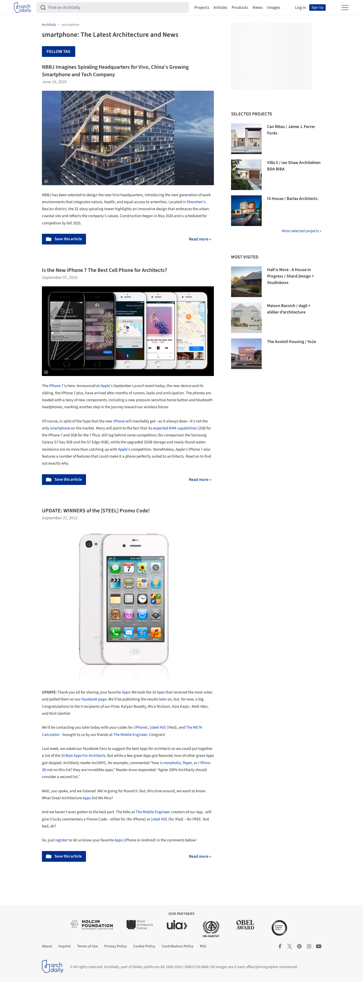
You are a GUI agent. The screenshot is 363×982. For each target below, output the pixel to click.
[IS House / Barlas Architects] (246, 210)
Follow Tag (58, 51)
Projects (201, 7)
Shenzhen (195, 202)
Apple (105, 386)
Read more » (200, 239)
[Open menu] (345, 7)
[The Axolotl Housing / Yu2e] (246, 353)
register (61, 840)
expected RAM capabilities (175, 428)
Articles (220, 7)
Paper (187, 763)
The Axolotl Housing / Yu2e (291, 342)
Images (273, 7)
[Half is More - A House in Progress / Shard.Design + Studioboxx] (246, 282)
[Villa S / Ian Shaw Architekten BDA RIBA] (246, 174)
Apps (126, 692)
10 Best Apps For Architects (83, 755)
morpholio (172, 763)
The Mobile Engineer (130, 735)
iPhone (54, 386)
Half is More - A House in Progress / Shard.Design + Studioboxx (290, 276)
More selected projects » (301, 231)
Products (240, 7)
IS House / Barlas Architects (292, 199)
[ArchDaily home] (22, 7)
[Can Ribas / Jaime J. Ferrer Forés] (246, 138)
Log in (300, 7)
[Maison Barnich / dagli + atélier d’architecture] (246, 317)
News (258, 7)
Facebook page (93, 699)
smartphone (60, 428)
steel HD (158, 727)
